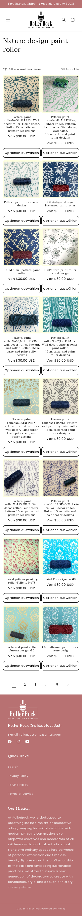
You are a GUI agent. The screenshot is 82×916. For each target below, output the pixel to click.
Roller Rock (34, 908)
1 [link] (14, 685)
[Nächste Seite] (67, 684)
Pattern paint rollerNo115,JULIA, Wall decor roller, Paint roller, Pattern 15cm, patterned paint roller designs (21, 508)
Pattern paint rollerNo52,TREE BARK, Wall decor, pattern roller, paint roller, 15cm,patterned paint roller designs (60, 346)
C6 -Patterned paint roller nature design (60, 648)
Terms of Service (21, 794)
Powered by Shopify (53, 908)
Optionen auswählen (22, 153)
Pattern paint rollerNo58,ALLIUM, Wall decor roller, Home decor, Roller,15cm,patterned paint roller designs (22, 124)
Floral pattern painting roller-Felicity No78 (22, 581)
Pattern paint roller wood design (21, 203)
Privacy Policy (18, 776)
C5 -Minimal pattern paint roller (22, 271)
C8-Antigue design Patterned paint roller (60, 203)
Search (13, 767)
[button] (8, 19)
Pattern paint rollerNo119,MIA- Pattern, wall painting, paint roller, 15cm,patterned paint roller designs (60, 426)
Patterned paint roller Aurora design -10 (22, 648)
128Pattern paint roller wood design (60, 271)
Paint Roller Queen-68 (60, 579)
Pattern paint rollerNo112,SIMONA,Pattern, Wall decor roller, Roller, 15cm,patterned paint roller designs (60, 508)
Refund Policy (18, 785)
